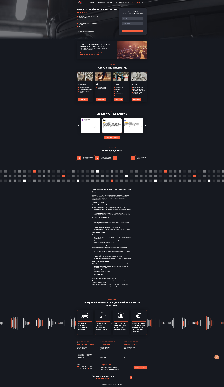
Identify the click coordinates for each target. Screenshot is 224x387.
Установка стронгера (81, 348)
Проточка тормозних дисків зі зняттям (84, 354)
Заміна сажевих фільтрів (128, 346)
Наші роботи (110, 2)
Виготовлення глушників (105, 347)
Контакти (121, 2)
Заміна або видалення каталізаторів (85, 344)
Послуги (92, 2)
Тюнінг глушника (103, 349)
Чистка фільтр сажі (127, 348)
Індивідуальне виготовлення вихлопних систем (109, 346)
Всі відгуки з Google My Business (112, 137)
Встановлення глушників (83, 341)
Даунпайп (102, 352)
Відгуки (127, 2)
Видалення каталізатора (82, 347)
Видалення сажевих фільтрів (130, 344)
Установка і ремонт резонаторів (107, 341)
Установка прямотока (105, 344)
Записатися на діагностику (140, 367)
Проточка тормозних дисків (83, 352)
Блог (116, 2)
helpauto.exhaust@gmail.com (109, 367)
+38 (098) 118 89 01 (136, 2)
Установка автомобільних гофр (131, 341)
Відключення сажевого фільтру (130, 347)
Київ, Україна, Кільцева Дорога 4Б (110, 369)
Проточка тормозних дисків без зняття (84, 355)
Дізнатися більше (83, 99)
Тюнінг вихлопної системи (105, 348)
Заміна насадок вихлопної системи (84, 342)
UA (145, 2)
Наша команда (101, 2)
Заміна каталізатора (81, 346)
